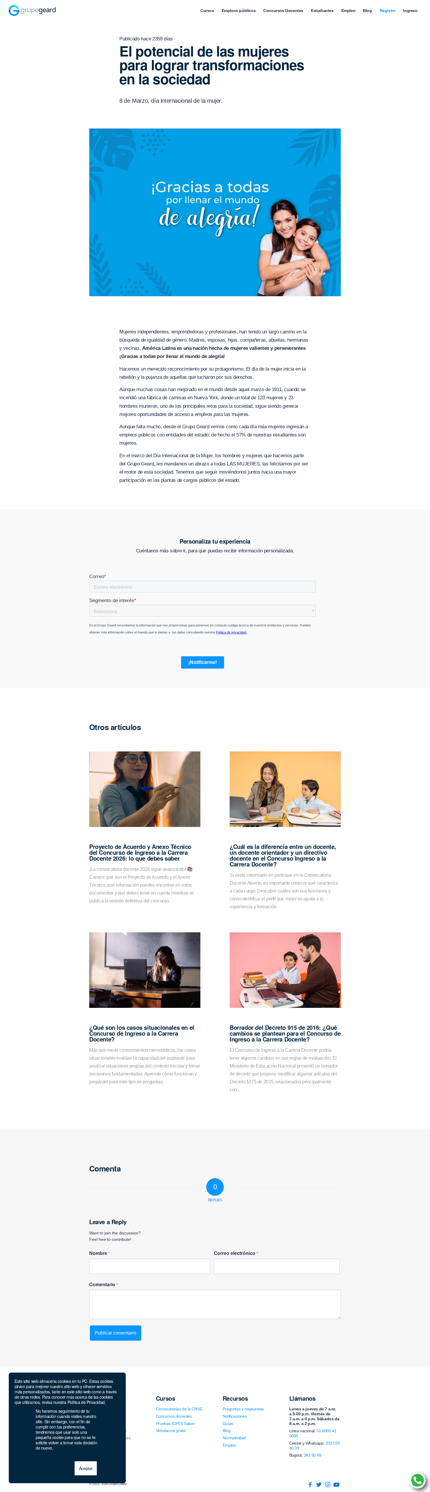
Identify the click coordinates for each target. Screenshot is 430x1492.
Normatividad (234, 1438)
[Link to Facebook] (310, 1484)
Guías (228, 1423)
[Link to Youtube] (336, 1484)
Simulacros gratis (171, 1430)
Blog (226, 1430)
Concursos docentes (174, 1416)
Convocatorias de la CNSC (179, 1409)
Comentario (103, 1284)
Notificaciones (235, 1416)
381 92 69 (312, 1455)
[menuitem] (207, 10)
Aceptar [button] (85, 1468)
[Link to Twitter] (318, 1484)
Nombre (99, 1253)
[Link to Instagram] (327, 1484)
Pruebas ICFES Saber (175, 1423)
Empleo (229, 1445)
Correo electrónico (236, 1253)
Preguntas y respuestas (243, 1409)
